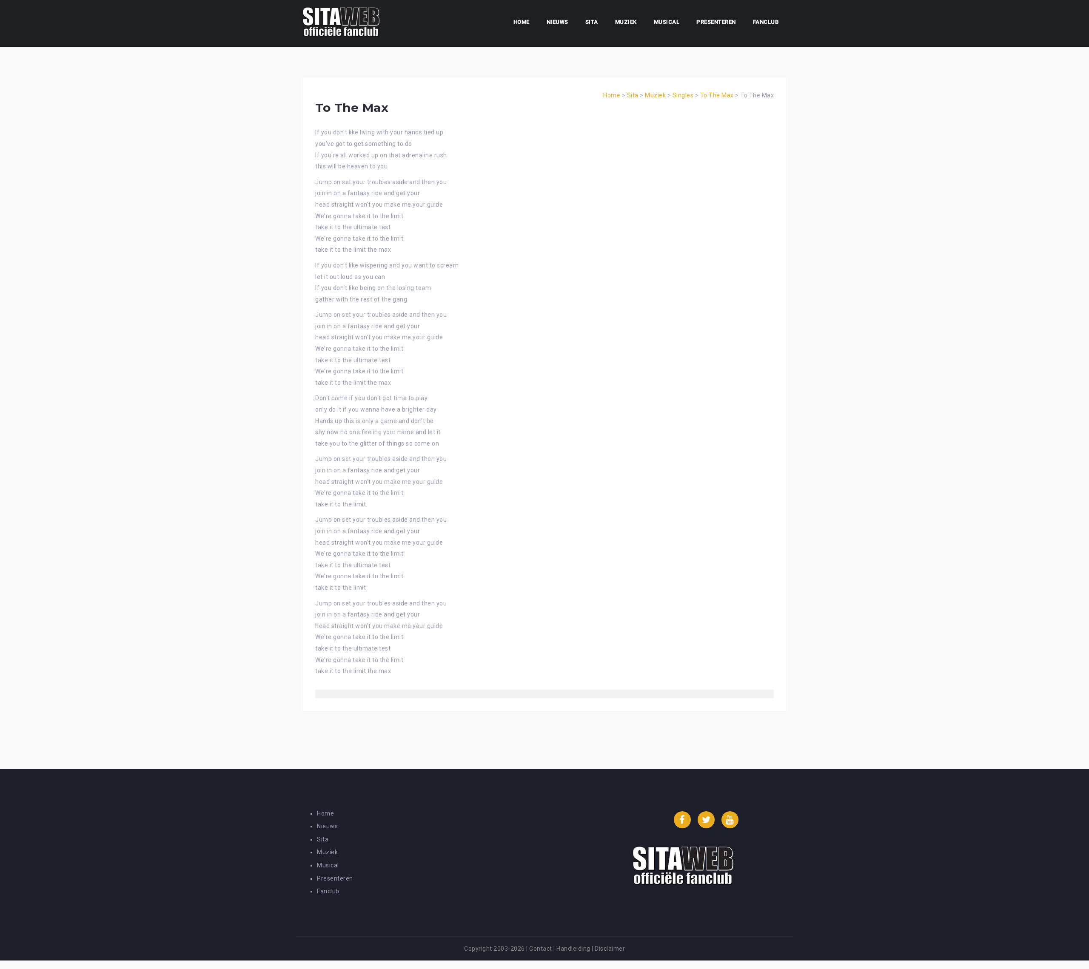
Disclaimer (610, 948)
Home (521, 22)
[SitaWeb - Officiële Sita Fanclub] (341, 23)
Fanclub (766, 22)
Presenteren (716, 22)
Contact (540, 948)
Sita (591, 22)
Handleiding (573, 948)
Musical (667, 22)
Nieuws (557, 22)
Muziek (626, 22)
